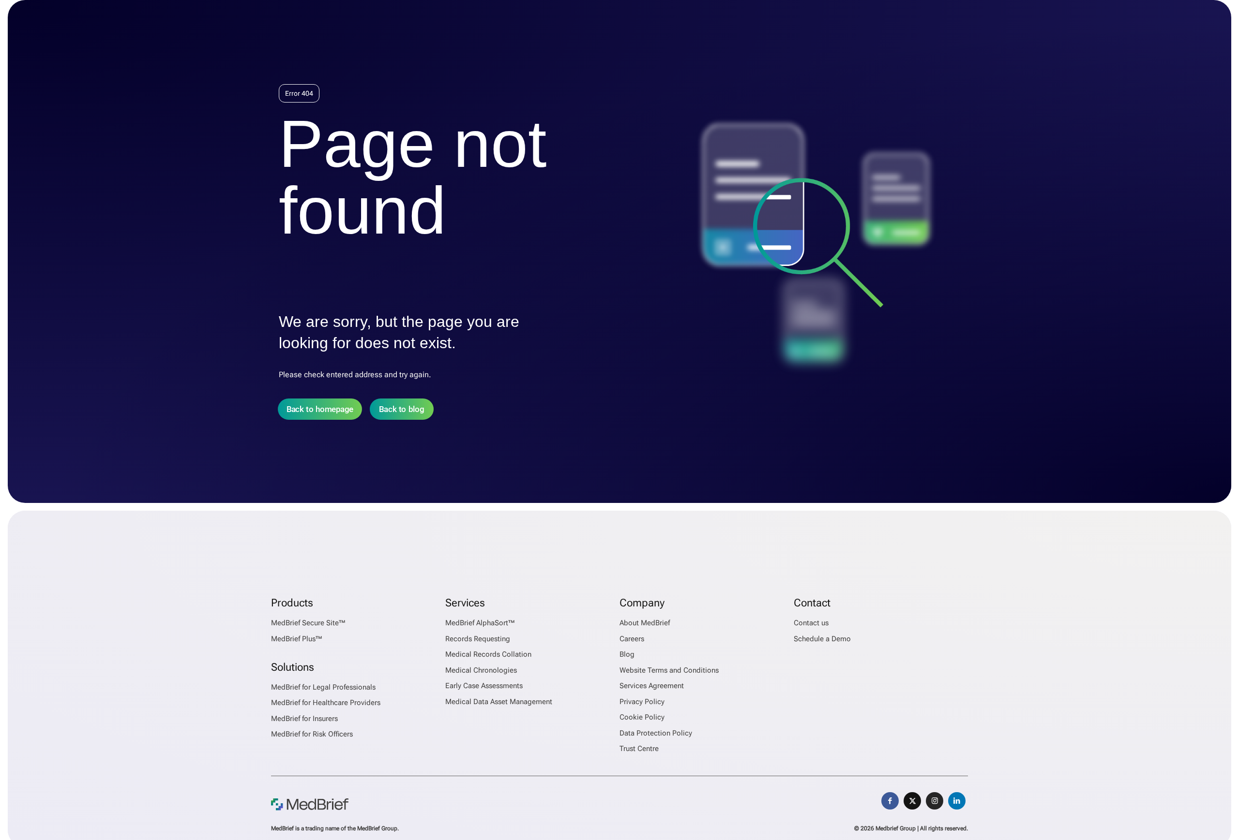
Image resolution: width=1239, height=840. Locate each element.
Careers (632, 638)
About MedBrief (645, 623)
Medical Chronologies (481, 670)
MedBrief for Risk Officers (312, 734)
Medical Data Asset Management (498, 701)
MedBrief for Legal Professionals (323, 687)
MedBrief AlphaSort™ (480, 623)
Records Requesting (477, 638)
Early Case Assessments (484, 685)
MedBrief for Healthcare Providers (325, 702)
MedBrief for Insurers (304, 718)
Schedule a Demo (822, 638)
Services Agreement (652, 685)
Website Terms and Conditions (669, 670)
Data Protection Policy (656, 733)
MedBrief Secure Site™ (308, 623)
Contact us (811, 623)
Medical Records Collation (488, 654)
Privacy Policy (642, 701)
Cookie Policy (642, 717)
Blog (627, 654)
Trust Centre (639, 748)
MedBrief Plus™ (296, 638)
